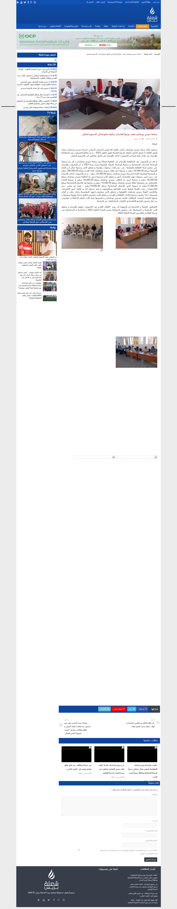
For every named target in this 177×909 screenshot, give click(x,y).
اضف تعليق (137, 139)
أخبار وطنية (142, 26)
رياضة (97, 26)
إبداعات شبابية (118, 26)
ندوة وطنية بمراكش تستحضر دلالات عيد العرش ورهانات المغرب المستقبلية (37, 77)
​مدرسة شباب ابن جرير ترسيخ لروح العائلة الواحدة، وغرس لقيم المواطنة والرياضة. (29, 295)
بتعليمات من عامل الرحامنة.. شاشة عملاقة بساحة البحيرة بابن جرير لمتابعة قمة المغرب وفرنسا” (29, 285)
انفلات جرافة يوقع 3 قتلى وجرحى (36, 107)
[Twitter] (25, 3)
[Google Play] (18, 3)
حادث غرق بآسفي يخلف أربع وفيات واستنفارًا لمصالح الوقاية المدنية (37, 138)
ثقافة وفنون (55, 26)
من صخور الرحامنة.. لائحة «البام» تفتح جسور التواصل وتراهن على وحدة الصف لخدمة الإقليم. (111, 769)
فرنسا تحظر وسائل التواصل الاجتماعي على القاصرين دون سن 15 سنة (36, 96)
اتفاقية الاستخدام (132, 2)
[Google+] (31, 3)
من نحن (156, 2)
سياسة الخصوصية (115, 2)
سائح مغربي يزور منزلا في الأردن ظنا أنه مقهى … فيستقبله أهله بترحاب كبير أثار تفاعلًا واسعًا (37, 195)
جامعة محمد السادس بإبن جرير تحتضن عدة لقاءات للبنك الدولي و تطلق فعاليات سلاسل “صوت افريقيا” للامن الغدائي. (77, 727)
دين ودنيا (42, 26)
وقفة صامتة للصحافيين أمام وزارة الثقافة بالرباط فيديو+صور (37, 169)
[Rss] (34, 3)
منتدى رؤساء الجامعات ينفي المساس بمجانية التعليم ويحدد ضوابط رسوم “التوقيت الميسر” (36, 83)
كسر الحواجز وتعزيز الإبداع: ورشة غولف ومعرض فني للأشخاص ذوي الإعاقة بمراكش (37, 221)
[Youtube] (21, 3)
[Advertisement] (167, 51)
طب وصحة (87, 26)
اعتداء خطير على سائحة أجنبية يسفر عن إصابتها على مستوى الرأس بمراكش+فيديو (37, 164)
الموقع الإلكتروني (151, 841)
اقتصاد (131, 26)
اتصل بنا (90, 2)
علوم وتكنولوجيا (71, 26)
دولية (106, 26)
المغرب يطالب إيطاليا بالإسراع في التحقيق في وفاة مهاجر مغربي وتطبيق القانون (36, 102)
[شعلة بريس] (152, 14)
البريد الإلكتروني (151, 831)
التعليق (154, 794)
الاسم (154, 821)
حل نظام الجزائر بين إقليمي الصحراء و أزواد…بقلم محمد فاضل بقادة (140, 723)
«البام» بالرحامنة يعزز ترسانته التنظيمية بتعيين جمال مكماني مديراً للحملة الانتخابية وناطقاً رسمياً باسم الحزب (143, 877)
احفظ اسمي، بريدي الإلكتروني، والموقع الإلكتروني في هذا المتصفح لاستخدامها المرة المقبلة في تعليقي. (128, 852)
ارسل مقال (100, 2)
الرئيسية (154, 26)
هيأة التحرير (146, 2)
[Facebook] (28, 3)
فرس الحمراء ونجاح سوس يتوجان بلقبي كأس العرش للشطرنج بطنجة (29, 265)
